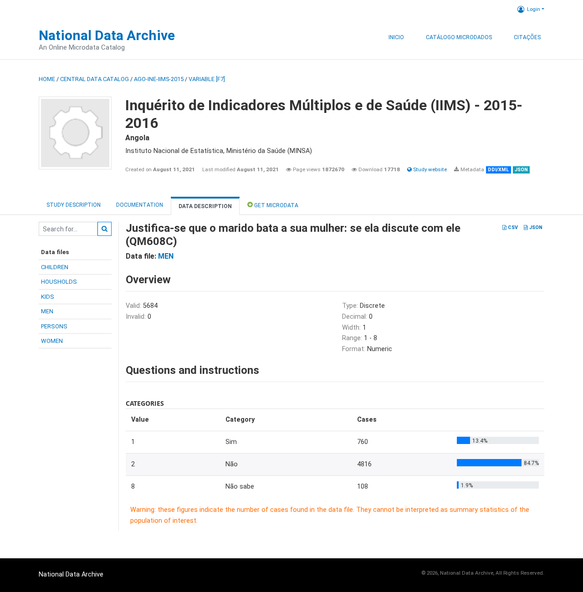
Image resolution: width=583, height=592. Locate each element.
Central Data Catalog (94, 79)
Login (533, 9)
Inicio (396, 37)
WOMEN (52, 340)
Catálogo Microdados (459, 37)
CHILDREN (54, 267)
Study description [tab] (73, 205)
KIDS (47, 296)
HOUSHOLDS (59, 281)
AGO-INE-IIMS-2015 (159, 79)
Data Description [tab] (205, 206)
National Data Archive (107, 35)
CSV (512, 227)
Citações (527, 37)
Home (47, 79)
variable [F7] (207, 79)
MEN (47, 311)
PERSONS (54, 326)
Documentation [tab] (139, 205)
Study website (429, 169)
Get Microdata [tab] (275, 205)
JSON (535, 227)
